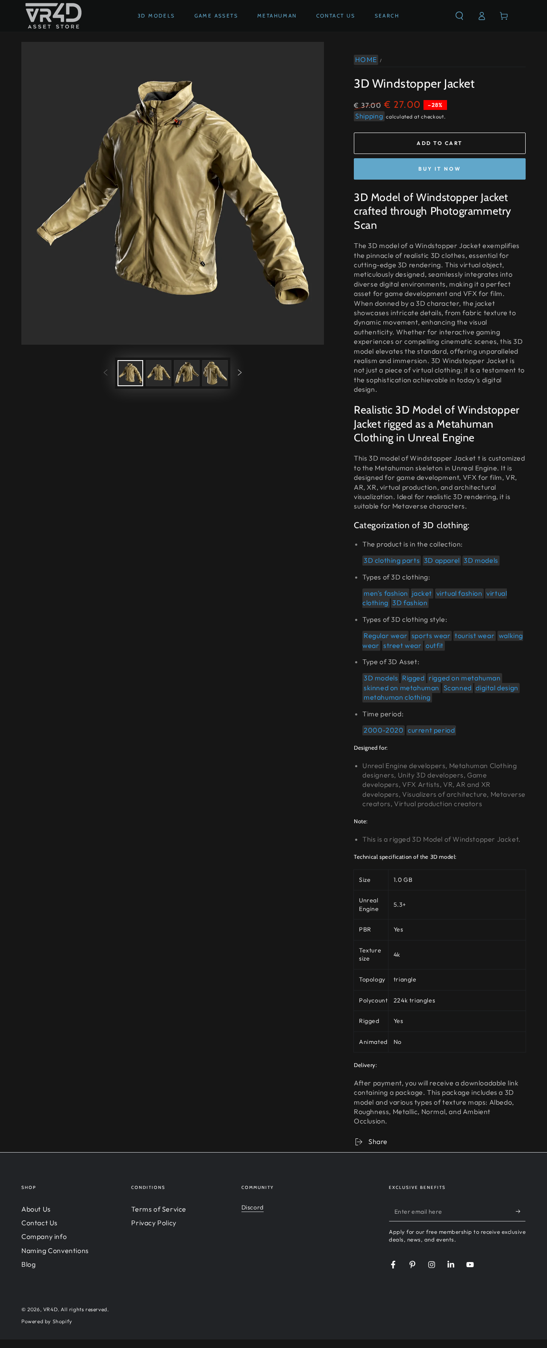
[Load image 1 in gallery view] (130, 373)
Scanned (458, 687)
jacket (422, 593)
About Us (36, 1209)
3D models (481, 560)
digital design (497, 687)
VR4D (50, 1309)
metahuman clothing (397, 697)
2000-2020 (383, 730)
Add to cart (439, 143)
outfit (435, 645)
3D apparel (442, 560)
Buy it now (439, 169)
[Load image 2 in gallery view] (158, 373)
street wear (402, 645)
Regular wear (385, 635)
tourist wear (474, 635)
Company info (44, 1236)
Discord (252, 1207)
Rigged (413, 678)
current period (431, 730)
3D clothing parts (392, 560)
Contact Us (39, 1222)
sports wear (431, 635)
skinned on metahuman (401, 687)
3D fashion (409, 602)
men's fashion (386, 593)
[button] (459, 15)
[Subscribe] (521, 1211)
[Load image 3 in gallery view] (187, 373)
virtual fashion (459, 593)
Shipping (369, 116)
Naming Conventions (55, 1250)
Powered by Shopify (46, 1321)
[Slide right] (239, 373)
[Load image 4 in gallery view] (215, 373)
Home (366, 59)
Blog (28, 1264)
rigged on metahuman (464, 678)
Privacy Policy (153, 1222)
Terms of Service (158, 1209)
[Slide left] (105, 373)
